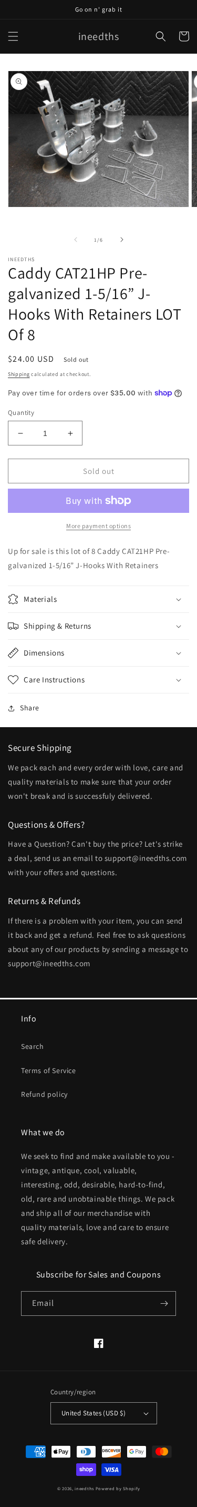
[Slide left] (75, 239)
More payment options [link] (98, 526)
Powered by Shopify (118, 1488)
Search (32, 1046)
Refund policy (44, 1094)
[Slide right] (121, 239)
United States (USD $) (93, 1413)
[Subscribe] (163, 1303)
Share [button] (29, 707)
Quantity (21, 412)
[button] (13, 36)
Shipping (19, 374)
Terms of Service (48, 1070)
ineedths (84, 1488)
